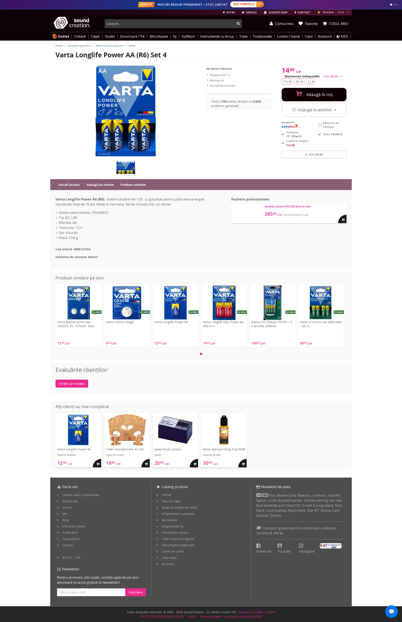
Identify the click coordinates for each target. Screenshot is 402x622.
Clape (95, 36)
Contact (67, 545)
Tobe (243, 36)
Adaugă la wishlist (315, 110)
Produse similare (133, 185)
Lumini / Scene (288, 36)
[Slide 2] (394, 4)
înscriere (135, 592)
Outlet (63, 36)
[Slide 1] (391, 5)
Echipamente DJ (172, 526)
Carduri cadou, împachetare (81, 495)
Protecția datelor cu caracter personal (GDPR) (231, 616)
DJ (175, 36)
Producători (70, 533)
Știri (64, 514)
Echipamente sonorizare (178, 514)
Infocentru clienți (73, 526)
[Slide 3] (397, 4)
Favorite (311, 23)
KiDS (344, 36)
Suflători (188, 36)
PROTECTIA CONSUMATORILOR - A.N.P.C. (168, 616)
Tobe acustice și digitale (178, 539)
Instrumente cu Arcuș (217, 36)
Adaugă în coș (319, 94)
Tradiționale (262, 36)
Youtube (284, 551)
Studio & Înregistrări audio (179, 507)
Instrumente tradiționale (178, 545)
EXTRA (230, 12)
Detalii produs (69, 185)
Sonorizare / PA (132, 36)
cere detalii (315, 154)
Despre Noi (70, 501)
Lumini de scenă (173, 551)
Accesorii (325, 36)
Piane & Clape (171, 501)
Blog (65, 520)
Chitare (80, 36)
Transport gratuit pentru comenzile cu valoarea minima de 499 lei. (296, 530)
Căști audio (169, 558)
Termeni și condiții (249, 612)
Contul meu (284, 23)
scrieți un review (72, 383)
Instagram (307, 551)
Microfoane (159, 36)
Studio (110, 36)
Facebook (263, 551)
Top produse (71, 539)
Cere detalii (331, 76)
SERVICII (251, 12)
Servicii (66, 507)
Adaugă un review (100, 185)
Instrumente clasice (175, 533)
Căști (309, 36)
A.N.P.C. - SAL (71, 557)
